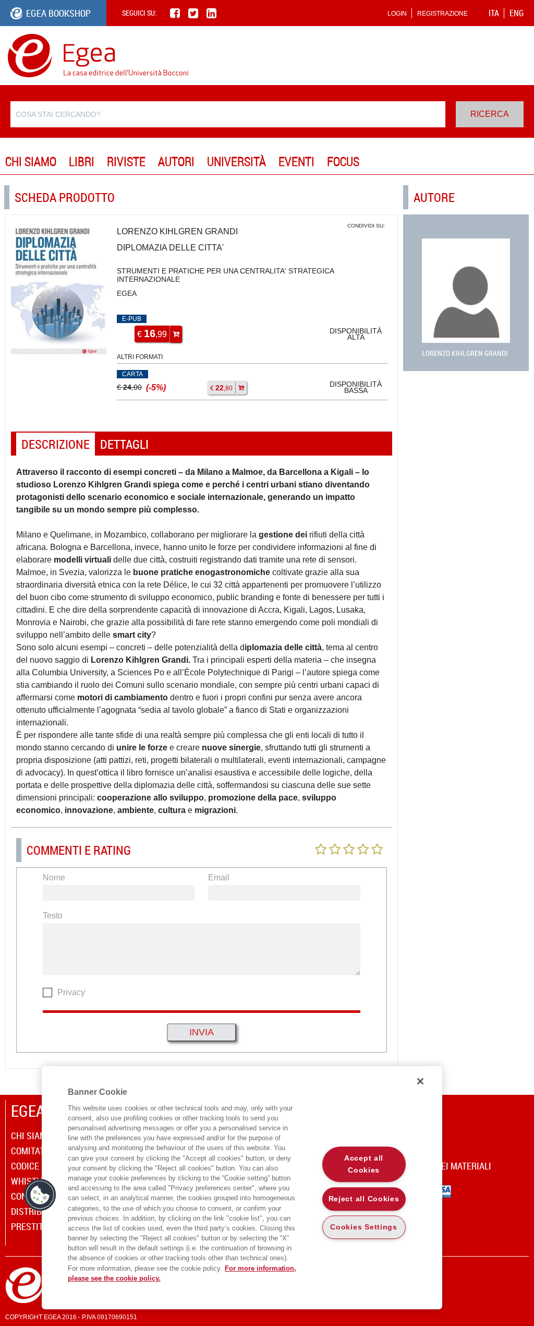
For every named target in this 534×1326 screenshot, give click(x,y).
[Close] (420, 1081)
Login (397, 13)
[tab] (55, 444)
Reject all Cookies (364, 1198)
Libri (81, 161)
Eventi (296, 161)
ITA (494, 13)
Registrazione (442, 13)
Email (218, 877)
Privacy (71, 992)
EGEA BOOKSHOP (58, 13)
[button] (40, 1195)
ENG (516, 13)
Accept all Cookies (363, 1164)
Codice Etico (37, 1166)
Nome (54, 877)
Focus (343, 161)
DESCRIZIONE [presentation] (55, 444)
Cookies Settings (363, 1227)
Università (236, 161)
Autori (176, 161)
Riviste (126, 161)
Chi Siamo (30, 161)
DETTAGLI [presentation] (124, 444)
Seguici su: (139, 13)
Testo (53, 915)
